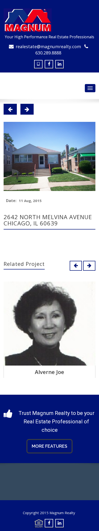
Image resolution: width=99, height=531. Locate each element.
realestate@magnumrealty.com (48, 46)
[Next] (27, 109)
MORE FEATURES (49, 446)
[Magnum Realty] (49, 20)
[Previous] (10, 109)
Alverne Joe (49, 371)
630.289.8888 (48, 53)
